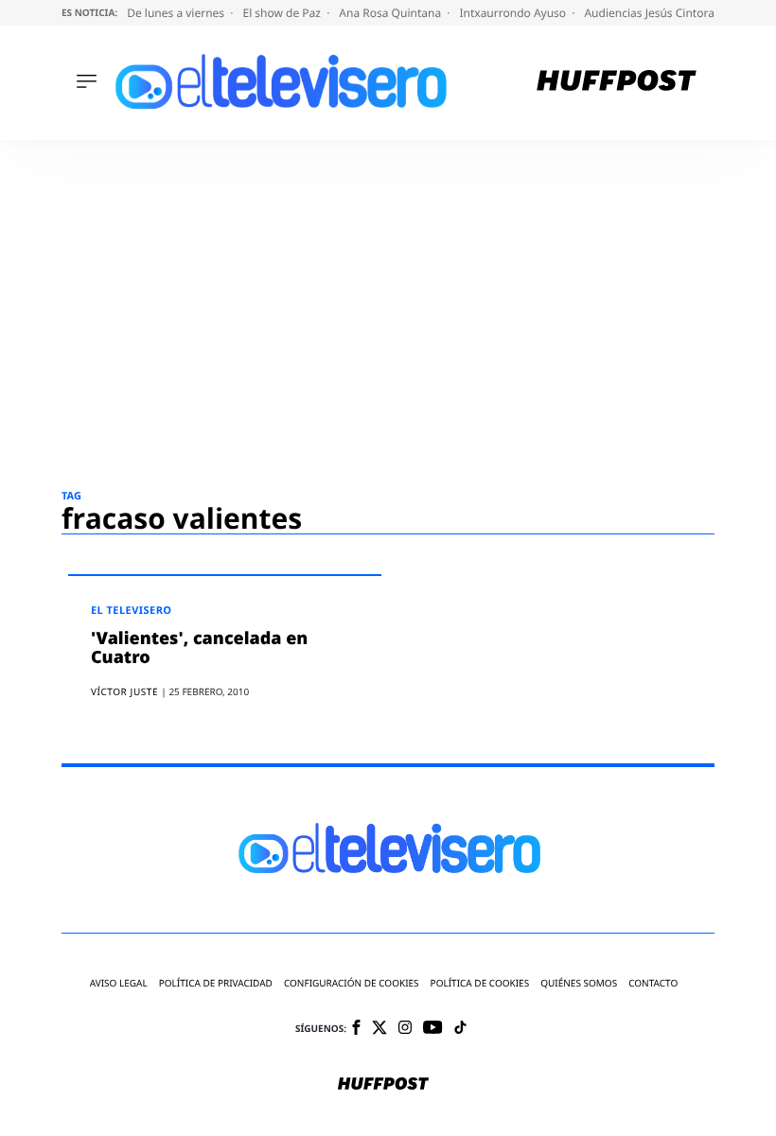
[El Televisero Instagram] (405, 1029)
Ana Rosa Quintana (391, 13)
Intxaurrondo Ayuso (514, 13)
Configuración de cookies (351, 983)
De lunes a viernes (177, 13)
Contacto (653, 983)
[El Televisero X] (379, 1029)
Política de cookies (480, 983)
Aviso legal (119, 983)
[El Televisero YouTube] (433, 1029)
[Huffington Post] (616, 83)
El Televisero (131, 610)
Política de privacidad (216, 983)
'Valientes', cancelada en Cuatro (200, 648)
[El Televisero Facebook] (356, 1029)
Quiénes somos (578, 983)
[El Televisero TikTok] (460, 1029)
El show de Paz (283, 13)
